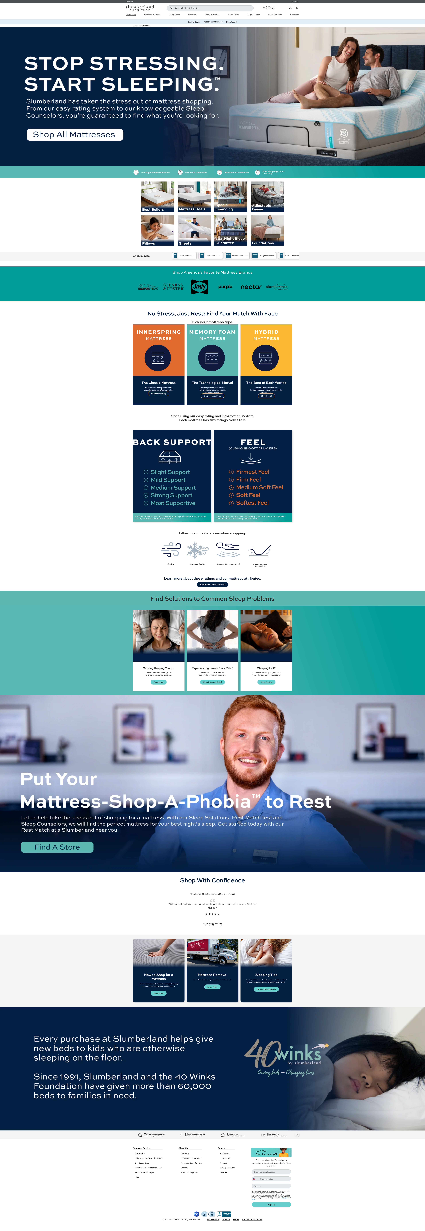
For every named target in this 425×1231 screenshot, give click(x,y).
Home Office (233, 14)
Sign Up (271, 1204)
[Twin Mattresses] (175, 255)
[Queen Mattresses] (228, 255)
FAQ (137, 1177)
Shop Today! (231, 22)
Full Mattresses (214, 255)
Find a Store (225, 1158)
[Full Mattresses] (202, 255)
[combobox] (210, 8)
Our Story (185, 1153)
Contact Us (140, 1153)
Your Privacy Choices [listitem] (252, 1219)
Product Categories (189, 1172)
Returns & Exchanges (144, 1172)
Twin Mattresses (187, 255)
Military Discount (227, 1167)
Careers (184, 1167)
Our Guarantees (142, 1163)
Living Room (174, 14)
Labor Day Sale (275, 14)
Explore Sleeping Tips (266, 989)
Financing (224, 1163)
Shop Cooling (266, 682)
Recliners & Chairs (152, 14)
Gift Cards (224, 1172)
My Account (225, 1153)
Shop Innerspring (158, 393)
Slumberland (175, 1219)
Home (135, 25)
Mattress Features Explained (212, 584)
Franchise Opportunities (191, 1163)
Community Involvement (191, 1158)
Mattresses (131, 14)
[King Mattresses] (255, 255)
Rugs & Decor (254, 14)
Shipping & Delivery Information (149, 1158)
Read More (158, 682)
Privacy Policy (286, 1198)
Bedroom (192, 14)
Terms (253, 1199)
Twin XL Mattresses (293, 255)
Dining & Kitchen (212, 14)
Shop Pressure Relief (212, 682)
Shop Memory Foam (212, 396)
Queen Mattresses (240, 255)
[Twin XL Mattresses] (281, 255)
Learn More (212, 987)
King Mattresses (267, 255)
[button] (297, 8)
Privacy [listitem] (226, 1219)
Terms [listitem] (236, 1219)
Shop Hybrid (266, 396)
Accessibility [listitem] (213, 1219)
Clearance (294, 14)
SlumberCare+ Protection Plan (148, 1167)
